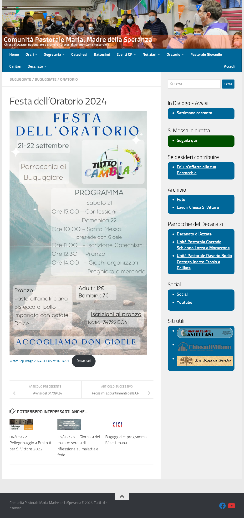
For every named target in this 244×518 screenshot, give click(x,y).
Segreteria (52, 54)
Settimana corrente (194, 112)
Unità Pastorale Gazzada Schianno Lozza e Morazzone (203, 244)
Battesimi (102, 54)
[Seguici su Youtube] (231, 506)
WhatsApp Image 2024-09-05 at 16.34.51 (39, 361)
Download (84, 361)
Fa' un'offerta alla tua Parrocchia (196, 169)
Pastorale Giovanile (206, 54)
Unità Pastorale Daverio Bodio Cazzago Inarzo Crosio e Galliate (204, 261)
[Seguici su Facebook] (222, 506)
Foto (181, 199)
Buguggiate (20, 79)
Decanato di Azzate (194, 234)
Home (14, 54)
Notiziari (149, 54)
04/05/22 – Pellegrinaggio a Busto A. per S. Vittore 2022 (31, 442)
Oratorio (173, 54)
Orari (29, 54)
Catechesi (79, 54)
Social (182, 294)
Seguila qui (187, 140)
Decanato (35, 66)
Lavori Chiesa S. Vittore (198, 207)
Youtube (184, 302)
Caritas (15, 66)
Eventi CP (124, 54)
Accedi (229, 66)
